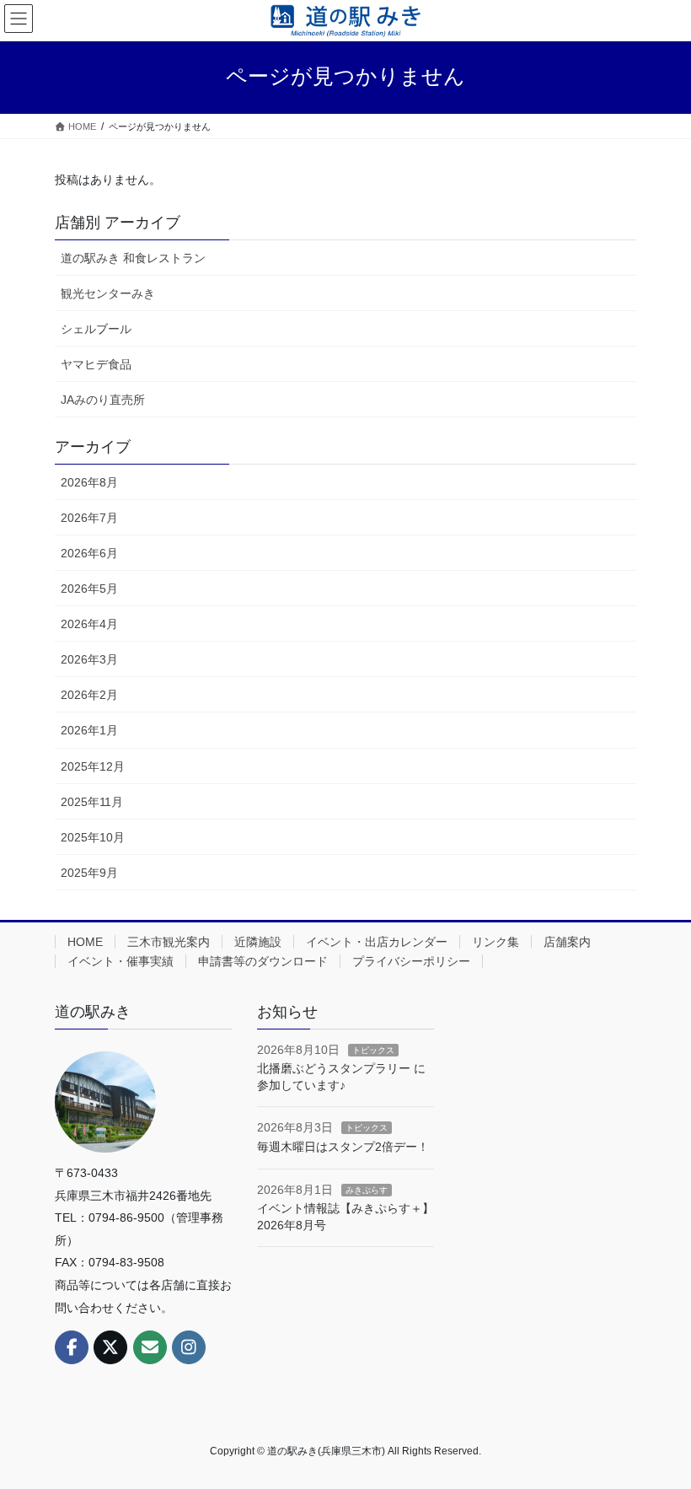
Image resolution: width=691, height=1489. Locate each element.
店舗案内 (567, 942)
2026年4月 (89, 624)
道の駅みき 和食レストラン (133, 258)
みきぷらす (367, 1190)
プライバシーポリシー (411, 961)
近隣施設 (257, 942)
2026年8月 (89, 482)
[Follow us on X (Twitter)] (110, 1347)
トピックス (373, 1050)
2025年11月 (92, 802)
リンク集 (495, 942)
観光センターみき (108, 293)
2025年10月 (93, 837)
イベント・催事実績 (120, 961)
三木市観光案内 (168, 942)
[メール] (150, 1347)
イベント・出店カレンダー (376, 942)
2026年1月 (89, 730)
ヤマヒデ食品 (96, 364)
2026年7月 (89, 517)
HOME (85, 942)
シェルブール (96, 329)
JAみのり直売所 (103, 399)
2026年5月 (89, 588)
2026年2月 (89, 694)
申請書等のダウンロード (263, 961)
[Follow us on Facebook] (71, 1347)
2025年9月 (89, 872)
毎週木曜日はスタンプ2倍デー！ (343, 1146)
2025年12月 (93, 766)
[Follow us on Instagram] (189, 1347)
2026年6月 (89, 553)
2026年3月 (89, 659)
